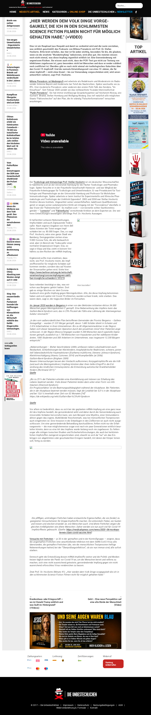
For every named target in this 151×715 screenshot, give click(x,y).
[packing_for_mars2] (138, 281)
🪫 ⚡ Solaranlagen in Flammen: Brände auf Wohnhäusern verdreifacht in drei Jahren (13, 72)
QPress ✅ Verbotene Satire (11, 190)
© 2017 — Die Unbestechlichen (45, 705)
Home (13, 11)
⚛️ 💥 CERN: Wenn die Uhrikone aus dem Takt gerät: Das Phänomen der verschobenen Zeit (13, 214)
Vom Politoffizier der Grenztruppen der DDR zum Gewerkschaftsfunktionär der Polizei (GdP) (13, 173)
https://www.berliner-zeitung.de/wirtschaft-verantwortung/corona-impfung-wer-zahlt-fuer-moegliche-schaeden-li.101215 (51, 275)
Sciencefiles (12, 28)
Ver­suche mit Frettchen (41, 539)
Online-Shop (77, 11)
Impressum (68, 705)
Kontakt (94, 708)
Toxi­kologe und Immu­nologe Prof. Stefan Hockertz (59, 182)
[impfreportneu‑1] (138, 134)
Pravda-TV (11, 83)
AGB (120, 705)
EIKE (9, 53)
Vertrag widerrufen (110, 663)
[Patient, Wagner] (14, 387)
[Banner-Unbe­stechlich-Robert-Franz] (138, 67)
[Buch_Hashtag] (138, 193)
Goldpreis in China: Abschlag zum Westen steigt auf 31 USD (13, 274)
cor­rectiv (44, 210)
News (46, 11)
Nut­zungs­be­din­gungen (104, 705)
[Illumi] (138, 224)
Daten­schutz (83, 705)
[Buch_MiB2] (138, 255)
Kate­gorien (59, 11)
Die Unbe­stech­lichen (101, 11)
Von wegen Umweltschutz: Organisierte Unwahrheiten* (13, 45)
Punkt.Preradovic (38, 93)
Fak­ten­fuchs (62, 210)
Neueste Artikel (29, 11)
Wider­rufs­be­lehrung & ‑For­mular (71, 708)
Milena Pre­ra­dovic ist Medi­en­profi (46, 81)
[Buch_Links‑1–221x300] (138, 163)
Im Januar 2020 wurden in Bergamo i (48, 305)
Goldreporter (12, 283)
